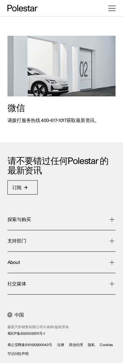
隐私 (91, 345)
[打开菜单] (112, 8)
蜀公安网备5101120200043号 (29, 345)
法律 (60, 345)
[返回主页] (22, 8)
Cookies (106, 345)
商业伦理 (76, 345)
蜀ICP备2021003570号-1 (26, 333)
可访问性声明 (18, 354)
